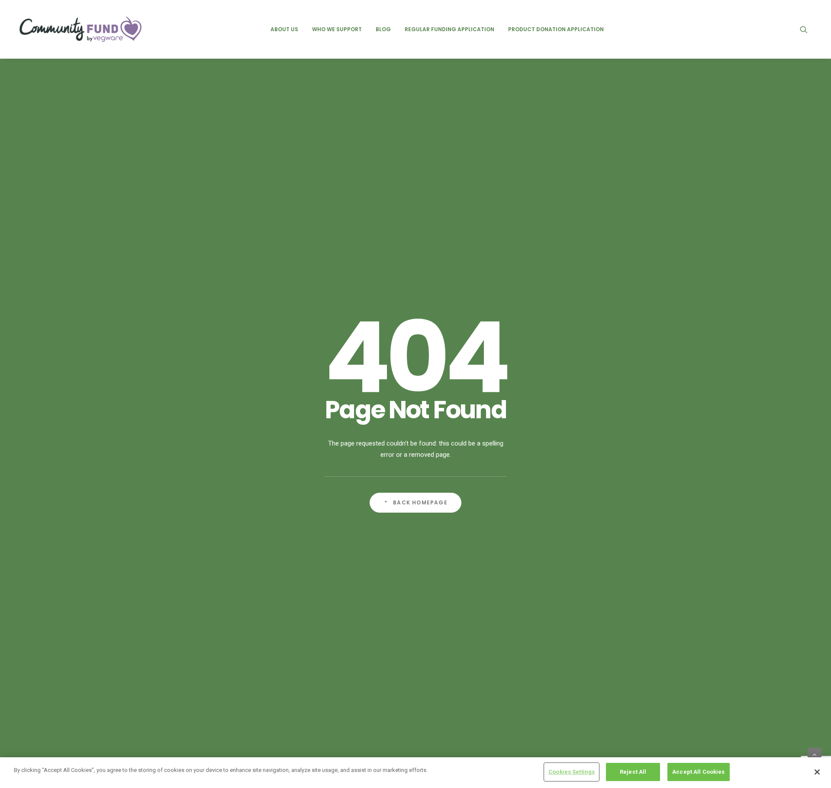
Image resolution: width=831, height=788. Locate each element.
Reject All (633, 772)
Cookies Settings (571, 772)
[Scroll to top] (814, 754)
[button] (807, 29)
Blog (383, 29)
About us (284, 29)
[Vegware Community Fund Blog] (80, 29)
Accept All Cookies (698, 772)
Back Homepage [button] (420, 502)
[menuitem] (284, 29)
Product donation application (556, 29)
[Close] (817, 772)
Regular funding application (449, 29)
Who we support (337, 29)
